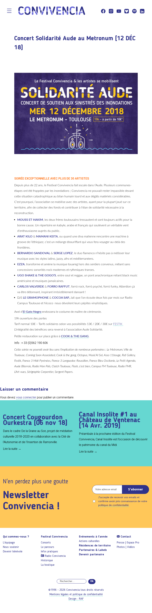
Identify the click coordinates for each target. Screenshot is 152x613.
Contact (125, 536)
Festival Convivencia (54, 536)
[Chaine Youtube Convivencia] (119, 11)
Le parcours (47, 547)
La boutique (47, 564)
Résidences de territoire (95, 545)
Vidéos (131, 547)
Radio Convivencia (55, 556)
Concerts (46, 542)
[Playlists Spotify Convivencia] (134, 11)
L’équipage (9, 542)
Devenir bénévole (12, 551)
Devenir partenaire (91, 554)
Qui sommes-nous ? (16, 536)
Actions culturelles (89, 541)
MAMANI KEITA (47, 236)
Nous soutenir (11, 547)
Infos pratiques (49, 551)
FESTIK (118, 324)
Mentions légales (59, 594)
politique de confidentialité (113, 505)
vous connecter (26, 397)
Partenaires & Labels (93, 550)
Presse (120, 542)
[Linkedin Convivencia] (142, 11)
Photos (121, 547)
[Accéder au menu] (9, 11)
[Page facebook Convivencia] (103, 11)
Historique (47, 560)
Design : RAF (76, 598)
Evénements (93, 536)
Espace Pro (133, 542)
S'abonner (135, 489)
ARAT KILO (24, 236)
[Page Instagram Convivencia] (111, 11)
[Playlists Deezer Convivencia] (126, 11)
